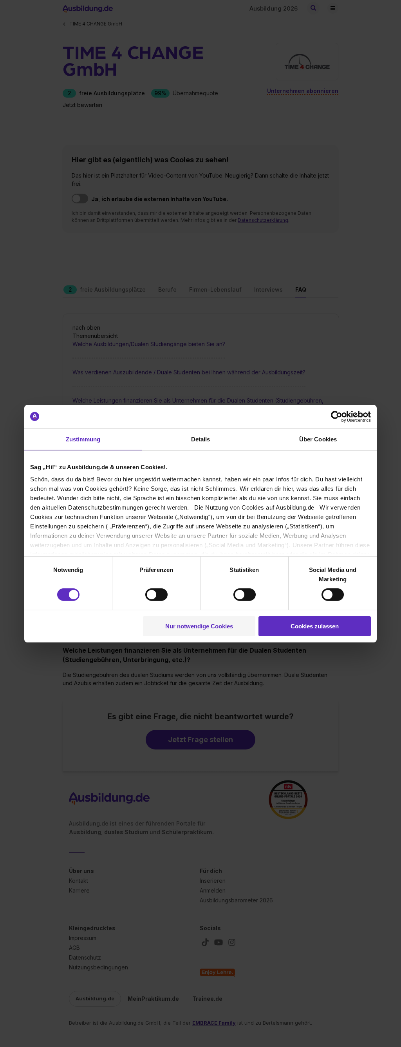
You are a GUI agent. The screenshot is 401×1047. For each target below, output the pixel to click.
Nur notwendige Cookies (199, 626)
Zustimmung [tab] (83, 438)
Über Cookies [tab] (318, 438)
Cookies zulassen (315, 626)
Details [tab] (200, 438)
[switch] (156, 594)
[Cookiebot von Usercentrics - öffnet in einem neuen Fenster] (336, 416)
